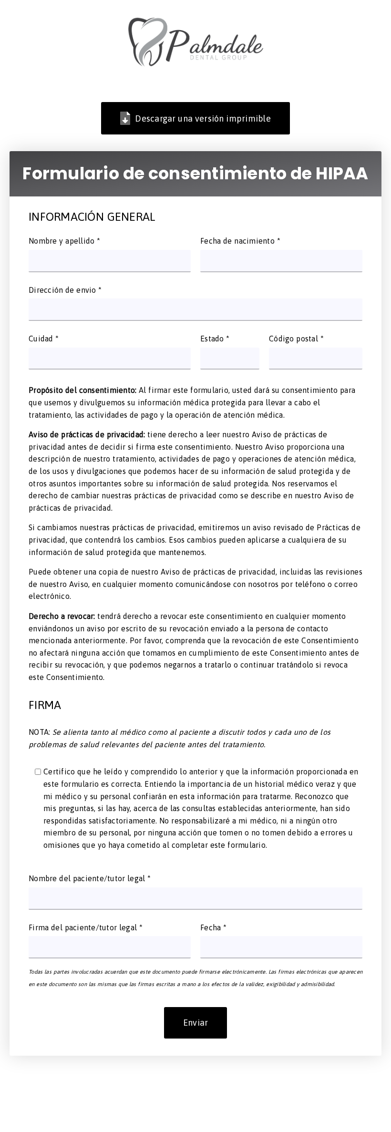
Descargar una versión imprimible (203, 118)
